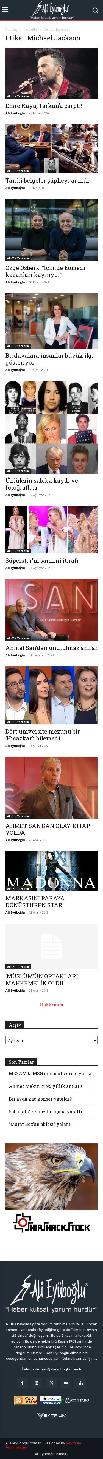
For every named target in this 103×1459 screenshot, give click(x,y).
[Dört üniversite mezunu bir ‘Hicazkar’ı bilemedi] (51, 695)
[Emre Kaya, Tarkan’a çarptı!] (51, 73)
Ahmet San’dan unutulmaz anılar (51, 648)
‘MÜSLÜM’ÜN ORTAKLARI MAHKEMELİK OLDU (41, 979)
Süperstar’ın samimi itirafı (42, 560)
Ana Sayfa (13, 29)
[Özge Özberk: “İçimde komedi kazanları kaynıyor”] (51, 230)
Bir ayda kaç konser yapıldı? (40, 1099)
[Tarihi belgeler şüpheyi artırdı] (51, 148)
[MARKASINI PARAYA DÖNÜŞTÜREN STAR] (51, 871)
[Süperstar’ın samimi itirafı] (51, 530)
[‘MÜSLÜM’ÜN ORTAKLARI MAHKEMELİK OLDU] (51, 946)
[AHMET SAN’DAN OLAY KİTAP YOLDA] (51, 788)
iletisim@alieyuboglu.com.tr (58, 1369)
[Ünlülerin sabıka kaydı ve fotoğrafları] (51, 427)
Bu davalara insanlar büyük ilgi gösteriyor (49, 359)
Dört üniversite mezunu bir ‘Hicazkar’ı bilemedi (42, 734)
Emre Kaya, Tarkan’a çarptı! (43, 106)
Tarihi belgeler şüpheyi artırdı (47, 180)
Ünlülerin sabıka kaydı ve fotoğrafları (41, 484)
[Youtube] (66, 1383)
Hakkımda (51, 1004)
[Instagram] (37, 1383)
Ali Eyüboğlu (15, 113)
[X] (51, 1383)
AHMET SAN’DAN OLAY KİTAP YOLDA (47, 829)
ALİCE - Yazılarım (18, 96)
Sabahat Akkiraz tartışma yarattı (45, 1111)
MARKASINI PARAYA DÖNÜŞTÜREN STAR (35, 901)
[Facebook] (22, 1383)
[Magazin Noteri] (80, 1383)
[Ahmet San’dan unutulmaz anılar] (51, 610)
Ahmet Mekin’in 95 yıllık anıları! (45, 1086)
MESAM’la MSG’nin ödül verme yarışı (50, 1073)
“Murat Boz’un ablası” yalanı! (40, 1124)
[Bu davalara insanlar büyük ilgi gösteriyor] (51, 321)
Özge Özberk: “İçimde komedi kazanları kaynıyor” (45, 271)
